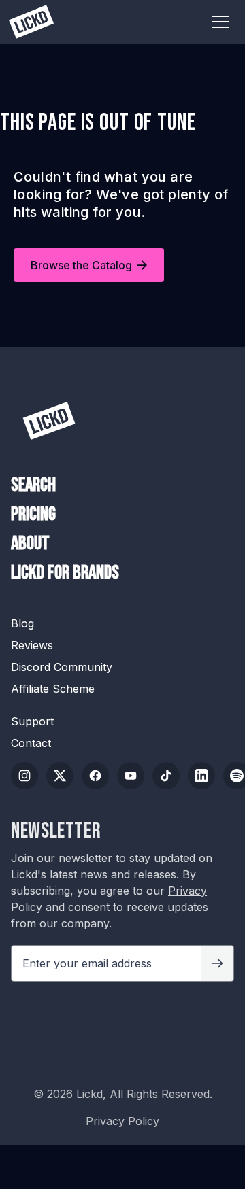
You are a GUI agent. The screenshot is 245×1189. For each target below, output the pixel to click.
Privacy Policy (122, 1121)
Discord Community (61, 667)
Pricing (33, 514)
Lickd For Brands (65, 573)
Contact (31, 743)
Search (33, 485)
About (30, 544)
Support (32, 721)
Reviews (32, 645)
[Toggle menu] (220, 21)
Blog (22, 623)
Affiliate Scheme (53, 688)
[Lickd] (49, 421)
